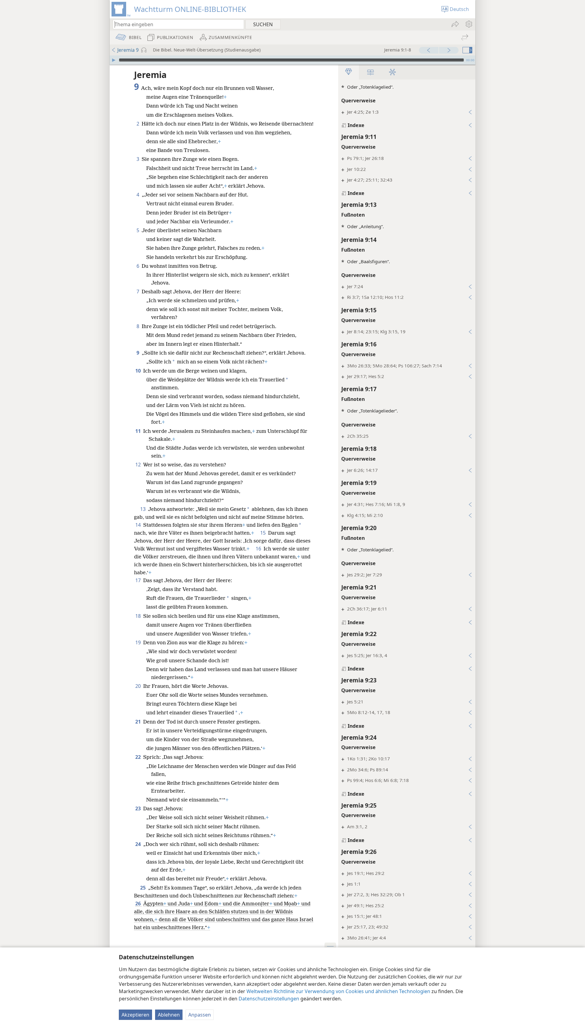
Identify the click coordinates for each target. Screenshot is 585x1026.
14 (138, 525)
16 (259, 548)
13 (143, 509)
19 (138, 642)
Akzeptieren (135, 1014)
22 (138, 757)
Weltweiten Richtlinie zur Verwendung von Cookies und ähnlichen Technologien (338, 991)
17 (138, 580)
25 (143, 887)
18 (138, 616)
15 (263, 532)
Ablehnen (169, 1014)
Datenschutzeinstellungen (269, 998)
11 (138, 431)
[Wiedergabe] (113, 60)
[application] (292, 60)
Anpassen (199, 1014)
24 (138, 844)
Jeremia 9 (128, 50)
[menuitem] (468, 24)
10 (138, 370)
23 (138, 808)
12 (138, 464)
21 (138, 721)
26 (138, 903)
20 (138, 686)
